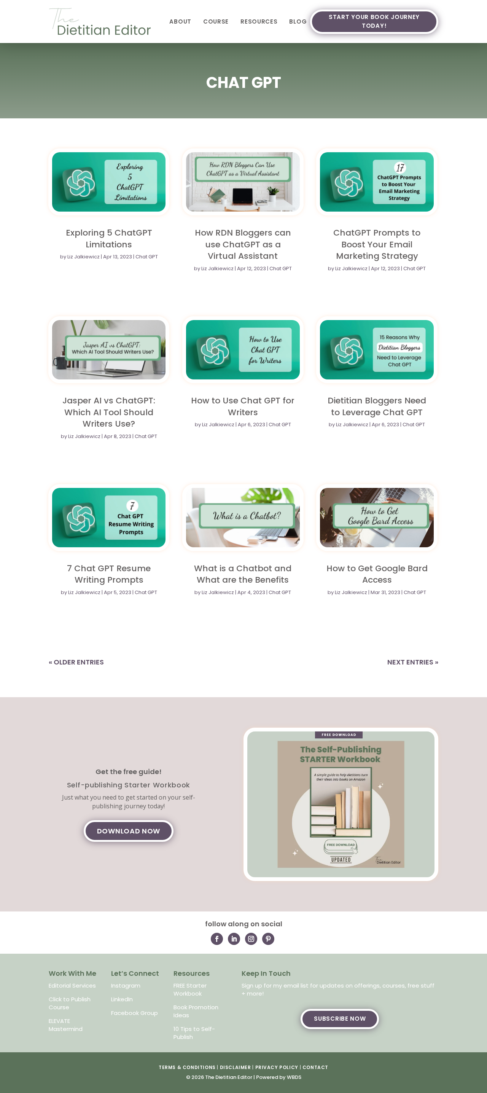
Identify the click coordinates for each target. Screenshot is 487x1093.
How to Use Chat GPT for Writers (242, 406)
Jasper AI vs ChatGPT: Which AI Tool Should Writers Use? (108, 412)
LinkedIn (122, 999)
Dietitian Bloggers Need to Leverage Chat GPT (377, 406)
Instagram (125, 985)
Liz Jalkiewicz (83, 256)
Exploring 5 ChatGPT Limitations (109, 238)
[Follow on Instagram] (251, 939)
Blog (298, 21)
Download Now (128, 831)
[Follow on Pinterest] (268, 939)
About (180, 21)
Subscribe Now (340, 1019)
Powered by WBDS (278, 1077)
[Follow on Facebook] (217, 939)
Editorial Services (72, 985)
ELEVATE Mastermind (66, 1025)
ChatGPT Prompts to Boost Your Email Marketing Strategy (376, 244)
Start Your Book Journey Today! (374, 21)
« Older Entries (76, 662)
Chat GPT (146, 256)
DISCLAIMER (235, 1067)
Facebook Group (134, 1013)
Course (216, 21)
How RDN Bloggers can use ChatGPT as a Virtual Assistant (243, 244)
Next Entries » (412, 662)
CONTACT (315, 1067)
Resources (258, 21)
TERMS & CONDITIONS (187, 1067)
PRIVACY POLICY (276, 1067)
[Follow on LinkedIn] (234, 939)
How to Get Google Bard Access (377, 574)
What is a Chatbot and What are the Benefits (242, 574)
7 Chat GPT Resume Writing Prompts (109, 574)
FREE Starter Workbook (190, 989)
